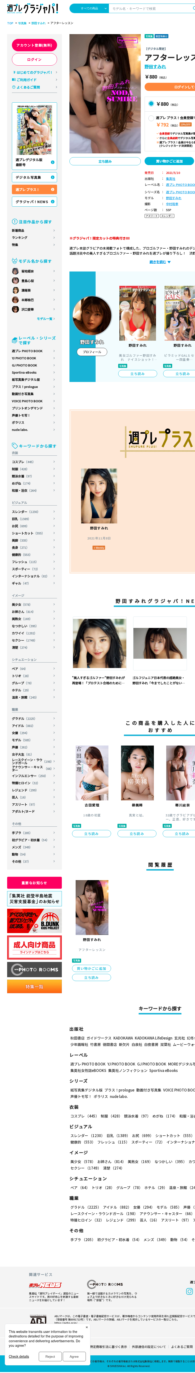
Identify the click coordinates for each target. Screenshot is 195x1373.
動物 (20, 854)
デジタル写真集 (28, 177)
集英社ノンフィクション (127, 1070)
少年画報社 (79, 1044)
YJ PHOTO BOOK (24, 358)
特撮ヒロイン (26, 783)
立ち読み (105, 161)
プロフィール (92, 352)
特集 (15, 244)
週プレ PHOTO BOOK (27, 351)
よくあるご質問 (28, 87)
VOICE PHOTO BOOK (27, 401)
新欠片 (124, 1044)
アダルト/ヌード (23, 811)
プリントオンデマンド (27, 408)
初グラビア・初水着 (30, 840)
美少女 (22, 604)
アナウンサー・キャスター (33, 768)
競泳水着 (23, 476)
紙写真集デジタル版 (26, 379)
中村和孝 (172, 204)
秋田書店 (77, 1037)
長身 (20, 547)
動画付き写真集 (23, 394)
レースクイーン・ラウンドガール (33, 761)
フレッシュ (25, 561)
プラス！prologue (25, 386)
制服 (20, 469)
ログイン (34, 59)
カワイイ (24, 633)
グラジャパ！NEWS (32, 201)
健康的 (22, 554)
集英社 (170, 179)
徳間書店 (110, 1044)
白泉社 (137, 1044)
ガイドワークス (99, 1037)
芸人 (20, 797)
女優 (20, 733)
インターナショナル (30, 576)
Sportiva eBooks (24, 372)
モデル (22, 740)
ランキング (19, 237)
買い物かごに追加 (169, 161)
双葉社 (165, 1044)
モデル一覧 (44, 318)
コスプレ (23, 461)
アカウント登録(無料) (34, 45)
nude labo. (20, 429)
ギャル (21, 583)
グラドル (24, 718)
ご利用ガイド (27, 80)
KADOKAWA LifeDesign (153, 1037)
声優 (20, 747)
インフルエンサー (30, 775)
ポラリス (18, 422)
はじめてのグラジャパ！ (35, 72)
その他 (21, 861)
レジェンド (25, 790)
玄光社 (179, 1037)
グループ (23, 683)
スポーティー (26, 569)
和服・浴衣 (25, 490)
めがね (22, 483)
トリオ (21, 675)
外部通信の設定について (149, 1346)
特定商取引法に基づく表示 (108, 1346)
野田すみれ (38, 23)
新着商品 (18, 230)
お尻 (20, 526)
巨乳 (21, 519)
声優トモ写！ (21, 415)
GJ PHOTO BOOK (24, 365)
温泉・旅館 (25, 697)
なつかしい (25, 626)
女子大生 (23, 754)
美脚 (20, 540)
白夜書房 (151, 1044)
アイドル (23, 725)
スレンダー (26, 511)
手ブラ (22, 832)
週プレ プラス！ (28, 189)
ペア (20, 668)
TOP (10, 23)
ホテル (21, 690)
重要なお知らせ (34, 882)
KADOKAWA (123, 1037)
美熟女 (22, 618)
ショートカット (28, 533)
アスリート (24, 804)
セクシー (24, 640)
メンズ (22, 847)
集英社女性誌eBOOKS (88, 1070)
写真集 (22, 23)
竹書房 (95, 1044)
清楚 (20, 647)
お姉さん (23, 611)
